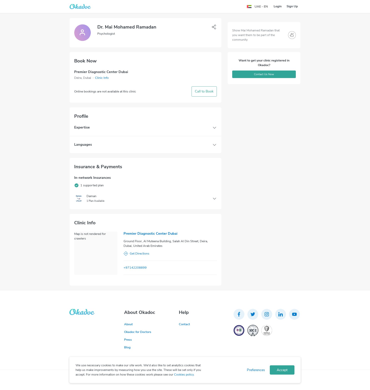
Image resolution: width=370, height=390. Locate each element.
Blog (127, 347)
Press (128, 340)
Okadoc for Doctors (137, 332)
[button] (102, 78)
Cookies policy (184, 374)
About (128, 324)
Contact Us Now (264, 74)
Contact (184, 324)
